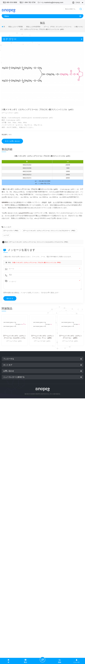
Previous (78, 309)
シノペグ (6, 235)
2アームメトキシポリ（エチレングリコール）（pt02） (70, 337)
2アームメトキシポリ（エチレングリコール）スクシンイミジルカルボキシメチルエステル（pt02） (39, 242)
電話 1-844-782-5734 (27, 2)
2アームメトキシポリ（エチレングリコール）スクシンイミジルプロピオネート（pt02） (49, 230)
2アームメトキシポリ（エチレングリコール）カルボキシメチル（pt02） (14, 337)
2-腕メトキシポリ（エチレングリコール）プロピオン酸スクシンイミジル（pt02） (37, 262)
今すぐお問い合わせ (12, 141)
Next (81, 309)
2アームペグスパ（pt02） (11, 230)
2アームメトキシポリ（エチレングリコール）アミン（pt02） (42, 337)
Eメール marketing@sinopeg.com (50, 2)
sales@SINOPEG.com (26, 213)
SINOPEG (5, 202)
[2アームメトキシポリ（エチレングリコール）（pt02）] (71, 324)
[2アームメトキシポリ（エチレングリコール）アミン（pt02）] (43, 324)
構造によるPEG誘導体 (33, 26)
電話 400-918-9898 (10, 2)
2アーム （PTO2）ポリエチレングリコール (57, 26)
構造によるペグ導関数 (15, 26)
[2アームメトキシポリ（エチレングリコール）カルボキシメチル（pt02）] (15, 324)
